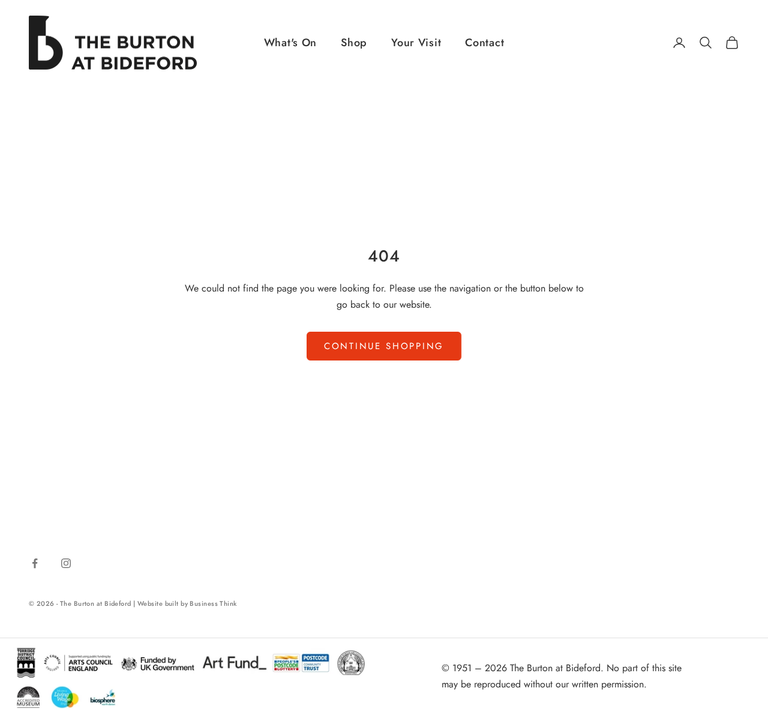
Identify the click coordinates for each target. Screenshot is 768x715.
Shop (354, 42)
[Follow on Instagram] (66, 563)
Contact (484, 42)
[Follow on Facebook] (35, 563)
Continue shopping (384, 346)
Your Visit (416, 42)
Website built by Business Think (187, 603)
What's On (290, 42)
